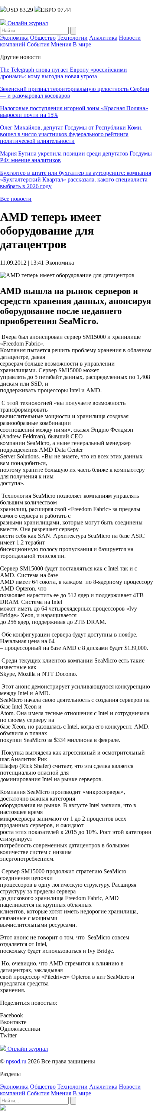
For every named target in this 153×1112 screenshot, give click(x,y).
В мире (82, 44)
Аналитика (103, 38)
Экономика (14, 38)
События (38, 44)
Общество (43, 38)
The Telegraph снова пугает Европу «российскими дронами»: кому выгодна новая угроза (63, 72)
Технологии (72, 38)
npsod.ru (16, 1061)
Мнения (61, 44)
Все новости (16, 199)
